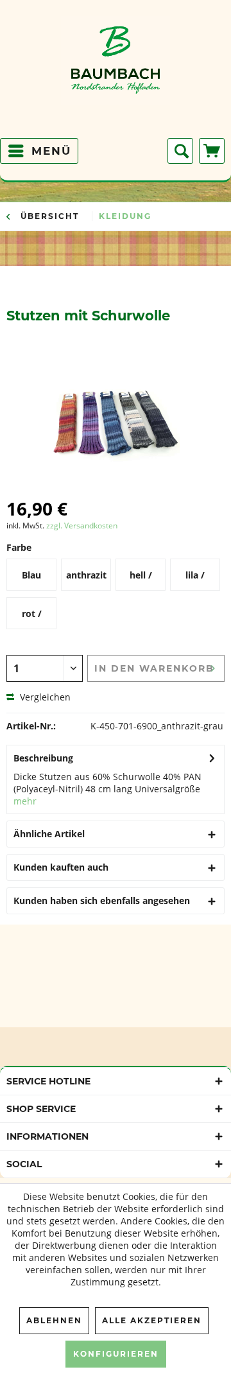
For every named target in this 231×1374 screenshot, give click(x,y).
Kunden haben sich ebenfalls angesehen (101, 900)
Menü (51, 150)
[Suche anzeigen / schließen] (180, 151)
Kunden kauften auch (60, 867)
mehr (25, 801)
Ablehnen (54, 1320)
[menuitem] (39, 151)
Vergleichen (44, 697)
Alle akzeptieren (151, 1320)
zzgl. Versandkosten (81, 525)
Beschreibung (43, 758)
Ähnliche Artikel (49, 834)
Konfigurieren (115, 1354)
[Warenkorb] (212, 151)
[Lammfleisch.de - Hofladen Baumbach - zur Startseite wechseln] (115, 74)
